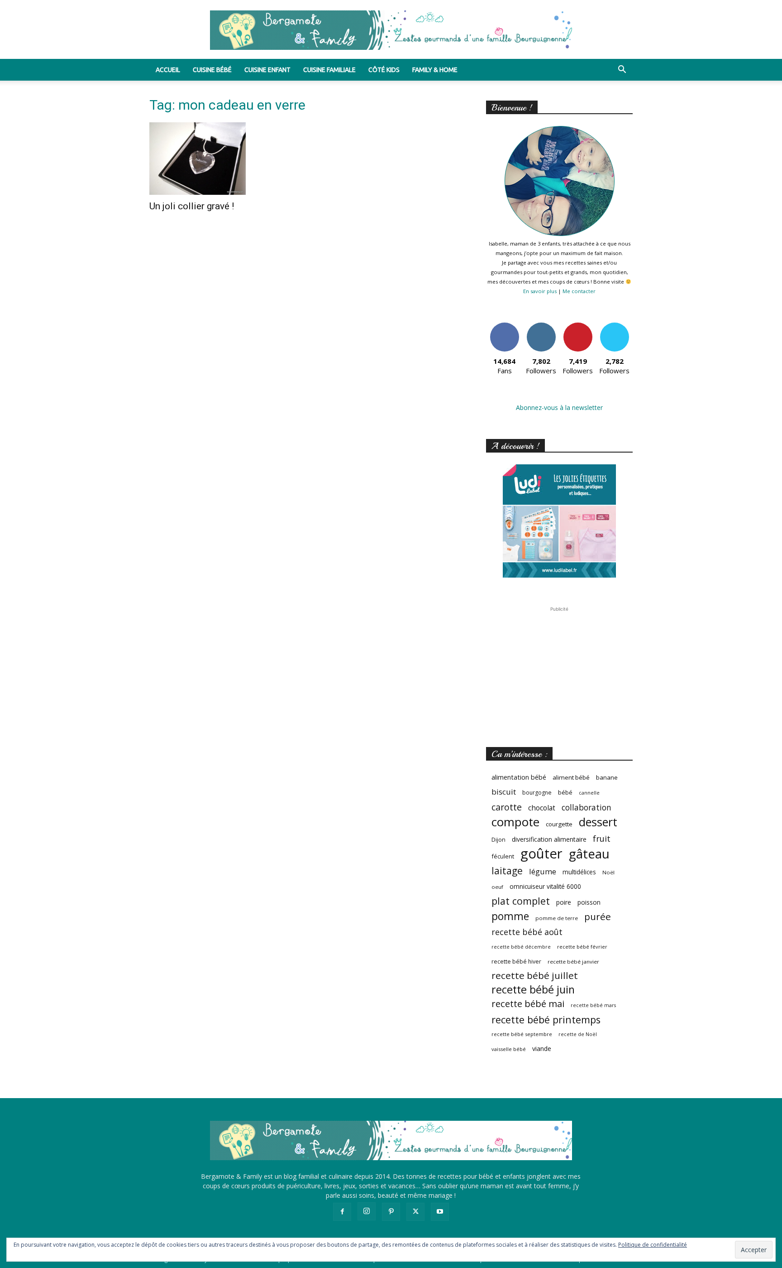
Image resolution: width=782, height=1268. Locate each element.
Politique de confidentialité (652, 1245)
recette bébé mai (527, 1003)
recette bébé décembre (521, 947)
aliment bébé (571, 777)
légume (542, 871)
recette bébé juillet (534, 975)
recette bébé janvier (573, 961)
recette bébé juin (533, 989)
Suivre (541, 326)
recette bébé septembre (521, 1034)
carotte (506, 807)
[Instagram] (367, 1211)
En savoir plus (540, 291)
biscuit (503, 791)
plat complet (520, 901)
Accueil (168, 69)
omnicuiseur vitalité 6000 (545, 886)
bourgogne (537, 792)
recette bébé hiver (516, 961)
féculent (502, 856)
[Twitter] (415, 1212)
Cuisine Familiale (329, 69)
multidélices (579, 872)
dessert (598, 822)
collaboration (586, 807)
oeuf (497, 886)
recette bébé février (582, 946)
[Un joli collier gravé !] (222, 158)
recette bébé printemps (546, 1019)
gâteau (589, 853)
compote (515, 822)
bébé (565, 792)
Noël (608, 872)
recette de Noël (577, 1034)
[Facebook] (342, 1212)
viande (541, 1048)
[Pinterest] (391, 1212)
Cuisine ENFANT (267, 69)
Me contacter (579, 291)
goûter (541, 853)
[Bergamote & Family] (391, 30)
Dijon (498, 840)
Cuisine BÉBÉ (212, 69)
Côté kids (384, 69)
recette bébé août (527, 932)
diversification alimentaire (549, 839)
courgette (559, 824)
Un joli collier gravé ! (191, 206)
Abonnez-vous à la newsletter (559, 407)
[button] (622, 70)
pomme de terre (556, 918)
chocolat (541, 808)
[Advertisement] (559, 670)
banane (607, 777)
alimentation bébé (518, 777)
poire (563, 902)
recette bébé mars (593, 1005)
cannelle (589, 793)
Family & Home (435, 69)
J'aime (504, 326)
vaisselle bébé (508, 1049)
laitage (507, 870)
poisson (589, 902)
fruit (601, 838)
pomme (510, 916)
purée (597, 916)
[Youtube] (440, 1212)
